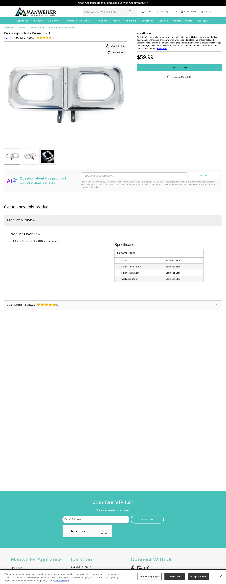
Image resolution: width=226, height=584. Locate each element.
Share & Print (117, 45)
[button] (143, 12)
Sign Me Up (147, 519)
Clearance (53, 21)
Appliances (22, 21)
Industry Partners (182, 21)
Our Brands (147, 21)
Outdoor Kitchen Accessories (62, 27)
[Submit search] (130, 12)
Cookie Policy (61, 580)
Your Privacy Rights (149, 576)
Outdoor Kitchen (36, 27)
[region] (113, 576)
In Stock (38, 21)
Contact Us (203, 21)
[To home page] (44, 12)
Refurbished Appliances (77, 21)
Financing (130, 21)
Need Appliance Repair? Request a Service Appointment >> (113, 3)
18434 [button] (30, 38)
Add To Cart (179, 67)
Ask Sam (205, 175)
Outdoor (21, 27)
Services (163, 21)
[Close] (220, 576)
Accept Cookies (198, 576)
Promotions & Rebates (107, 21)
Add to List (117, 52)
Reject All (175, 576)
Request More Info (181, 77)
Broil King (8, 38)
